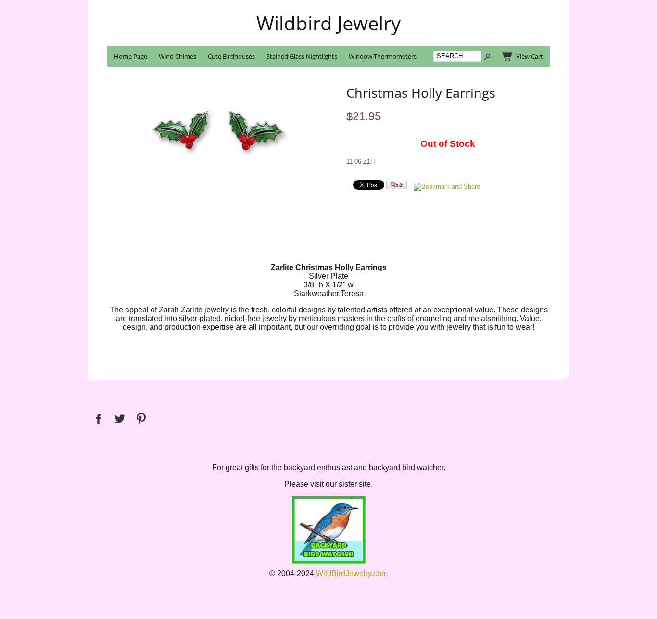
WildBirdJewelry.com (352, 573)
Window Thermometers (383, 56)
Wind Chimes (177, 56)
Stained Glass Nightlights (301, 56)
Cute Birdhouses (231, 56)
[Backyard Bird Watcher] (329, 561)
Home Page (130, 56)
